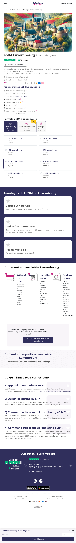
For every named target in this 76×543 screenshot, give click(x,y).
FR (64, 3)
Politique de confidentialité (20, 496)
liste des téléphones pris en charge (35, 362)
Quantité (5, 534)
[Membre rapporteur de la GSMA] (38, 506)
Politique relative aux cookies (56, 496)
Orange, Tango (21, 96)
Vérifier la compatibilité (16, 65)
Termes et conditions (20, 498)
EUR (69, 3)
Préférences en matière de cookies (55, 498)
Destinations (16, 10)
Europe (26, 10)
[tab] (10, 126)
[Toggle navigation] (5, 3)
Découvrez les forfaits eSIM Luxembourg (38, 340)
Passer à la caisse (38, 539)
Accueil (6, 10)
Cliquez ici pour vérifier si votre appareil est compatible (49, 391)
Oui (18, 99)
